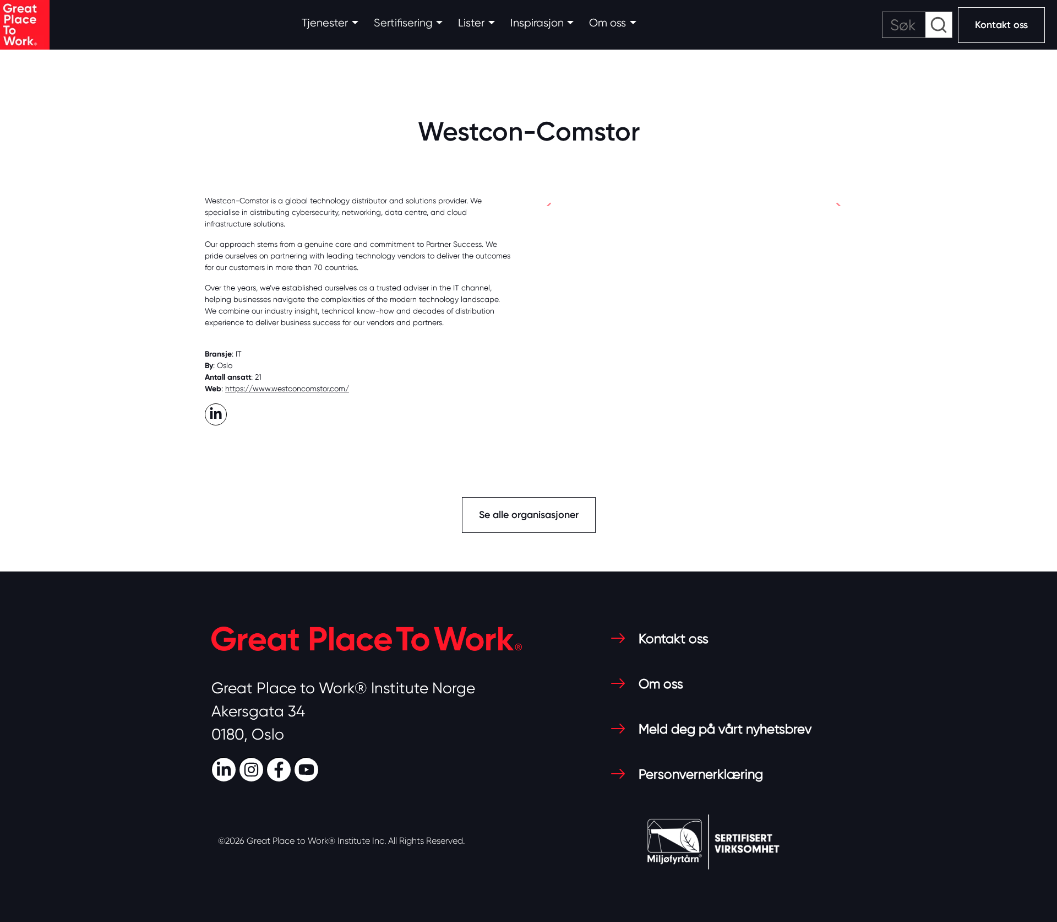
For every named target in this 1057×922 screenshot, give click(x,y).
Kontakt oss (1001, 25)
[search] (917, 24)
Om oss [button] (607, 23)
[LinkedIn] (225, 768)
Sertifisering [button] (403, 23)
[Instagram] (252, 768)
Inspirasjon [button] (537, 23)
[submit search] (938, 24)
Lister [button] (471, 23)
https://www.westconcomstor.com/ (287, 388)
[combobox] (917, 24)
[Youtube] (308, 768)
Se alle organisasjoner (529, 515)
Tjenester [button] (325, 23)
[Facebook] (280, 768)
